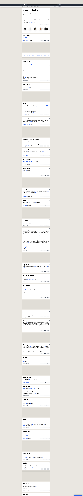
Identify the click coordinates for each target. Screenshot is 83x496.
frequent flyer (35, 266)
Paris (32, 268)
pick (25, 389)
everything (32, 170)
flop (38, 221)
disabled (47, 432)
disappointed (40, 13)
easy (35, 38)
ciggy (32, 424)
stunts (29, 315)
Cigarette (24, 421)
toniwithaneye (26, 196)
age (36, 12)
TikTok (23, 120)
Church (25, 144)
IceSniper (26, 458)
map (23, 170)
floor (42, 457)
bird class (23, 40)
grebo (23, 114)
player (26, 289)
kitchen (44, 424)
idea (42, 163)
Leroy (24, 163)
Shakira (36, 153)
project (31, 455)
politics (28, 242)
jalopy (23, 316)
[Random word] (57, 4)
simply (30, 403)
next (33, 379)
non (30, 346)
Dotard (23, 205)
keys (31, 64)
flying (34, 221)
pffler (25, 297)
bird (31, 22)
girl (33, 19)
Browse (27, 6)
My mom (24, 223)
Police (23, 346)
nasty (36, 380)
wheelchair (27, 435)
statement (30, 161)
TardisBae (26, 224)
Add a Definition (55, 6)
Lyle (45, 326)
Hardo (23, 468)
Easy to (23, 37)
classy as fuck (38, 55)
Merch (48, 40)
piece (33, 278)
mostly (26, 170)
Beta (39, 235)
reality (36, 192)
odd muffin (27, 438)
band (33, 112)
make (35, 202)
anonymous (26, 205)
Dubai (32, 153)
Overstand (24, 164)
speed (45, 346)
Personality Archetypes (36, 6)
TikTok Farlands (24, 124)
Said (31, 121)
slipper (36, 221)
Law (27, 151)
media (31, 278)
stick (39, 72)
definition (41, 432)
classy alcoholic (33, 55)
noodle (26, 403)
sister (35, 163)
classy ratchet (31, 56)
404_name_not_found (27, 271)
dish (28, 403)
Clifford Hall (26, 404)
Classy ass (45, 55)
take (26, 38)
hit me (26, 223)
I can (24, 315)
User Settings (59, 6)
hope (24, 351)
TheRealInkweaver (27, 382)
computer (38, 65)
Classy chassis (27, 56)
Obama (26, 247)
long (29, 202)
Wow (23, 467)
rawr (35, 486)
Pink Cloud (24, 196)
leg (35, 393)
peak (42, 278)
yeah (37, 437)
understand (25, 161)
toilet (30, 379)
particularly (30, 388)
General (24, 425)
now (29, 113)
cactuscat (25, 114)
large (39, 400)
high (23, 325)
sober (47, 191)
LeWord (25, 175)
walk (37, 432)
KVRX (28, 145)
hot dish (23, 404)
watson (25, 316)
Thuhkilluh (25, 468)
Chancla (23, 224)
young (28, 87)
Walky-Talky (24, 438)
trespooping (24, 382)
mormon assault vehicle (25, 145)
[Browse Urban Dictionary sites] (24, 4)
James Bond (27, 315)
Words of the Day (23, 6)
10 (24, 361)
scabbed (24, 388)
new (34, 191)
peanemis (30, 279)
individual (26, 202)
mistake (43, 151)
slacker (23, 232)
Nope (26, 327)
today (32, 467)
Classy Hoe (42, 55)
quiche (27, 279)
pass (25, 37)
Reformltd (27, 155)
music (47, 105)
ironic (24, 12)
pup (29, 87)
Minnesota (24, 400)
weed (35, 351)
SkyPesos (23, 271)
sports (34, 465)
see (26, 467)
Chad (28, 292)
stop (28, 380)
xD (36, 486)
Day (28, 144)
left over (26, 455)
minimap (23, 175)
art (29, 455)
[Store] (59, 4)
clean (28, 72)
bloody (31, 113)
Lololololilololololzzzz (27, 40)
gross (38, 391)
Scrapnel (23, 458)
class (26, 37)
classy (30, 22)
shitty (23, 313)
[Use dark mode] (60, 4)
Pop (36, 106)
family (46, 140)
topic (28, 161)
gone (37, 236)
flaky (35, 388)
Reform (31, 151)
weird (30, 121)
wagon (30, 140)
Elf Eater (26, 164)
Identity (32, 6)
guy (26, 236)
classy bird (24, 55)
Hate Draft (24, 297)
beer (24, 322)
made (26, 457)
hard (24, 267)
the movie (33, 279)
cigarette (31, 421)
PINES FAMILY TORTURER (28, 124)
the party (33, 457)
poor (47, 266)
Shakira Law (24, 155)
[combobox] (42, 4)
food (25, 77)
